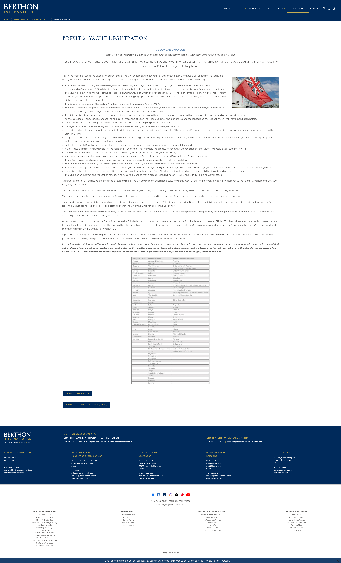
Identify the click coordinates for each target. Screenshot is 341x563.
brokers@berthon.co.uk (95, 442)
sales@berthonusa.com (284, 470)
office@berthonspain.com (82, 473)
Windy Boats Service (44, 538)
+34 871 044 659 (146, 473)
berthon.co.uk (258, 442)
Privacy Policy (211, 560)
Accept (226, 560)
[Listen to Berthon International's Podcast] (164, 494)
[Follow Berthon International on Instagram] (170, 494)
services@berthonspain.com (83, 476)
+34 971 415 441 (77, 471)
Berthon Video (296, 530)
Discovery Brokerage (44, 527)
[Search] (324, 9)
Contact (315, 8)
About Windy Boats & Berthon (45, 540)
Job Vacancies (212, 527)
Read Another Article (77, 393)
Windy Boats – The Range (44, 535)
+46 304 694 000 (11, 467)
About (279, 8)
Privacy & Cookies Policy (212, 530)
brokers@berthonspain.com (151, 476)
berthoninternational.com (120, 442)
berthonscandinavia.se (14, 472)
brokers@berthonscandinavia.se (18, 470)
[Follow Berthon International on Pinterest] (182, 494)
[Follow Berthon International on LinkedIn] (158, 494)
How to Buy (212, 525)
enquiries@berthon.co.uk (238, 442)
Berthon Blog (296, 525)
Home (6, 19)
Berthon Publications (21, 19)
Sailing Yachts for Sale (44, 517)
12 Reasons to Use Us (212, 520)
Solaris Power (128, 520)
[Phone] (334, 9)
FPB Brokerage (44, 530)
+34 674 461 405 (213, 473)
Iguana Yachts (128, 525)
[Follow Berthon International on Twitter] (176, 494)
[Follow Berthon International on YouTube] (188, 494)
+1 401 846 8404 (281, 467)
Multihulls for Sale (45, 525)
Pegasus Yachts (128, 522)
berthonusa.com (281, 472)
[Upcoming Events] (329, 9)
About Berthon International (212, 515)
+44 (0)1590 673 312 (215, 442)
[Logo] (21, 8)
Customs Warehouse (44, 543)
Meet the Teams (212, 517)
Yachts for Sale (233, 8)
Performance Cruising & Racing (44, 522)
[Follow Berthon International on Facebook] (153, 494)
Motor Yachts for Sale (44, 520)
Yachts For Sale (45, 515)
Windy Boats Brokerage (44, 533)
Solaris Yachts (128, 517)
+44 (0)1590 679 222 (73, 442)
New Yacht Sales (259, 8)
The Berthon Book (296, 517)
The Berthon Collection (296, 522)
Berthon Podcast (296, 527)
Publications (297, 8)
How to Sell (212, 522)
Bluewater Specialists (44, 545)
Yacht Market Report (41, 19)
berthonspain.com (79, 478)
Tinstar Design (173, 553)
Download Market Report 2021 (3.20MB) (86, 405)
